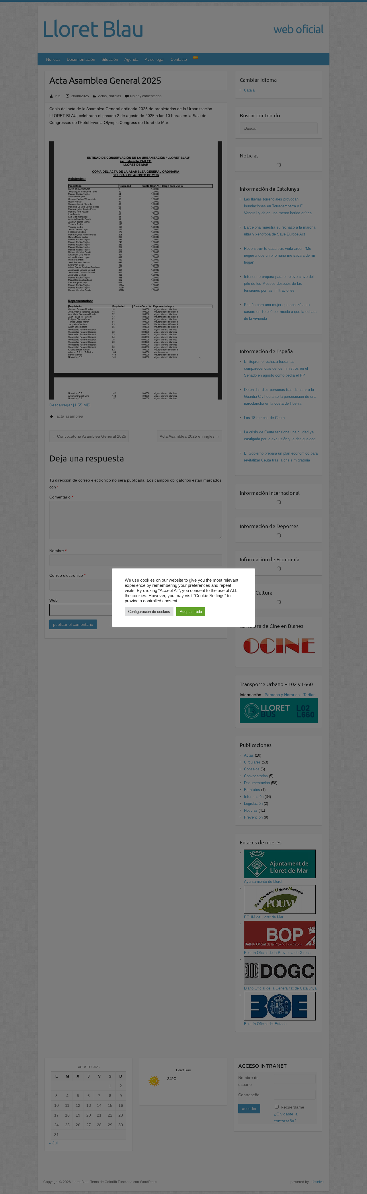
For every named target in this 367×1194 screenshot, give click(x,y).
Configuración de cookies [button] (149, 611)
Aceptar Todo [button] (191, 611)
